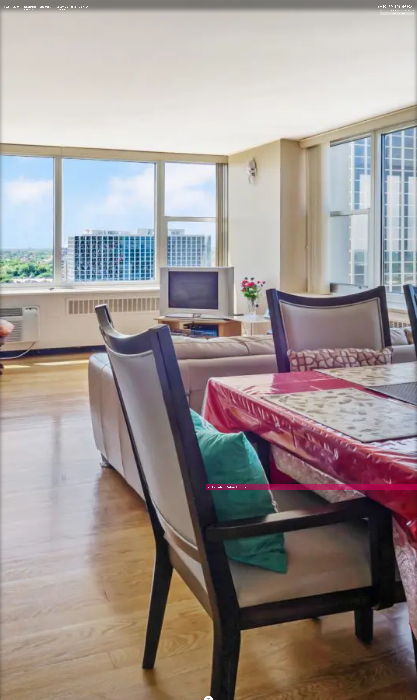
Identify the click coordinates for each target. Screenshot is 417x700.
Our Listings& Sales (30, 8)
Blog (73, 7)
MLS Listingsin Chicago (62, 8)
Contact (83, 7)
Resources (45, 7)
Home (6, 7)
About (16, 7)
